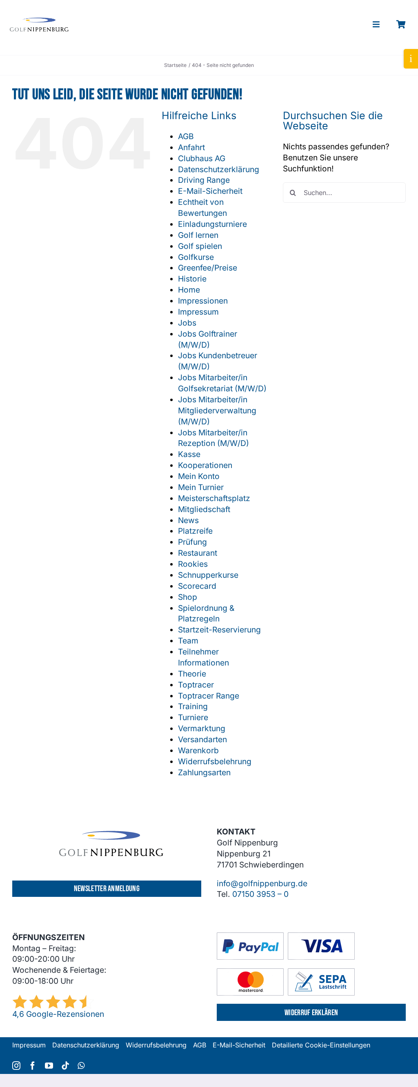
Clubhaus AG (201, 158)
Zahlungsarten (204, 772)
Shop (187, 597)
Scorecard (197, 586)
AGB (186, 136)
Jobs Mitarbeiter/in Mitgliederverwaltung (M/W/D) (217, 410)
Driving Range (204, 180)
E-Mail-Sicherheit (210, 191)
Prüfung (192, 542)
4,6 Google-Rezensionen (58, 1014)
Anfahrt (191, 147)
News (188, 520)
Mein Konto (199, 476)
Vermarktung (201, 728)
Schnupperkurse (208, 575)
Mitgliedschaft (204, 509)
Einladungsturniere (212, 224)
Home (189, 290)
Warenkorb (198, 750)
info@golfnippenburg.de (262, 883)
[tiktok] (65, 1066)
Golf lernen (198, 235)
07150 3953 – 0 (260, 894)
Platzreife (195, 531)
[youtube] (49, 1066)
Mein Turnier (201, 487)
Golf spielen (200, 246)
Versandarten (202, 739)
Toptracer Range (208, 696)
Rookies (193, 564)
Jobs (187, 323)
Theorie (192, 674)
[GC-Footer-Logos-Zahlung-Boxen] (286, 936)
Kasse (189, 454)
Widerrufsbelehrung (214, 761)
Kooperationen (205, 465)
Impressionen (203, 301)
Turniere (193, 717)
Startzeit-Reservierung (219, 629)
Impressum (198, 312)
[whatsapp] (81, 1066)
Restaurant (197, 553)
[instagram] (16, 1066)
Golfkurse (196, 257)
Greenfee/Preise (207, 268)
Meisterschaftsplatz (214, 498)
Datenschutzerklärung (218, 169)
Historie (192, 279)
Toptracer (196, 685)
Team (188, 641)
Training (193, 706)
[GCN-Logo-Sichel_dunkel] (39, 21)
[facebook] (33, 1066)
